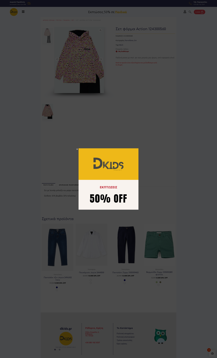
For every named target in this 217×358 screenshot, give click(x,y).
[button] (77, 149)
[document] (108, 179)
